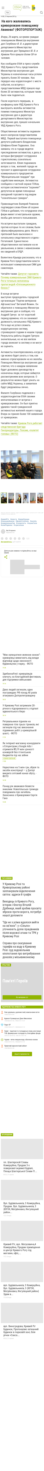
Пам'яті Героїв (15, 980)
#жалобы (33, 521)
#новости (13, 519)
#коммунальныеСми (8, 523)
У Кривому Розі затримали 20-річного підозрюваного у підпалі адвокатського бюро (20, 708)
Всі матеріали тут (22, 997)
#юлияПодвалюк (6, 525)
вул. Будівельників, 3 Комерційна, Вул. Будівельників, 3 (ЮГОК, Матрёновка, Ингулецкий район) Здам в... (21, 1290)
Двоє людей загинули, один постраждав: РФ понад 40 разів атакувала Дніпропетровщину (20, 692)
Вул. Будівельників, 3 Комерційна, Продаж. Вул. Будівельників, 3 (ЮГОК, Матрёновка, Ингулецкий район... (21, 1208)
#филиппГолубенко (22, 521)
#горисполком (19, 525)
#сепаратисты (21, 523)
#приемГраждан (23, 519)
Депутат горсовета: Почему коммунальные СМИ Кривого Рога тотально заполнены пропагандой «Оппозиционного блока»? (21, 280)
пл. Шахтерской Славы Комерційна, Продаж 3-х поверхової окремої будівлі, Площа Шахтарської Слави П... (20, 1167)
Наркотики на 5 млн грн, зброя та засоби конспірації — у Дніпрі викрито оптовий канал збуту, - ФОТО (21, 772)
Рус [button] (7, 12)
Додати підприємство (22, 1054)
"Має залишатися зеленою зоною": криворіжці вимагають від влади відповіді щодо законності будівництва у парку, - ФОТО (21, 659)
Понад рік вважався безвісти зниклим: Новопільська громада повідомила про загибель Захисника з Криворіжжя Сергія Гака (20, 792)
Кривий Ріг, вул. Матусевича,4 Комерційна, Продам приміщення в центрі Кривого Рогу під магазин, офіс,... (21, 1249)
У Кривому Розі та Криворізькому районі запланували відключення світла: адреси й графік (19, 889)
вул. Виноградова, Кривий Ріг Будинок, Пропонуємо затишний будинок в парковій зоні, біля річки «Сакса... (21, 1331)
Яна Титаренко (11, 530)
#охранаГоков (32, 523)
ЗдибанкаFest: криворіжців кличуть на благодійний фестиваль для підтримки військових (22, 676)
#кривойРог (5, 519)
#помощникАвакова (7, 521)
